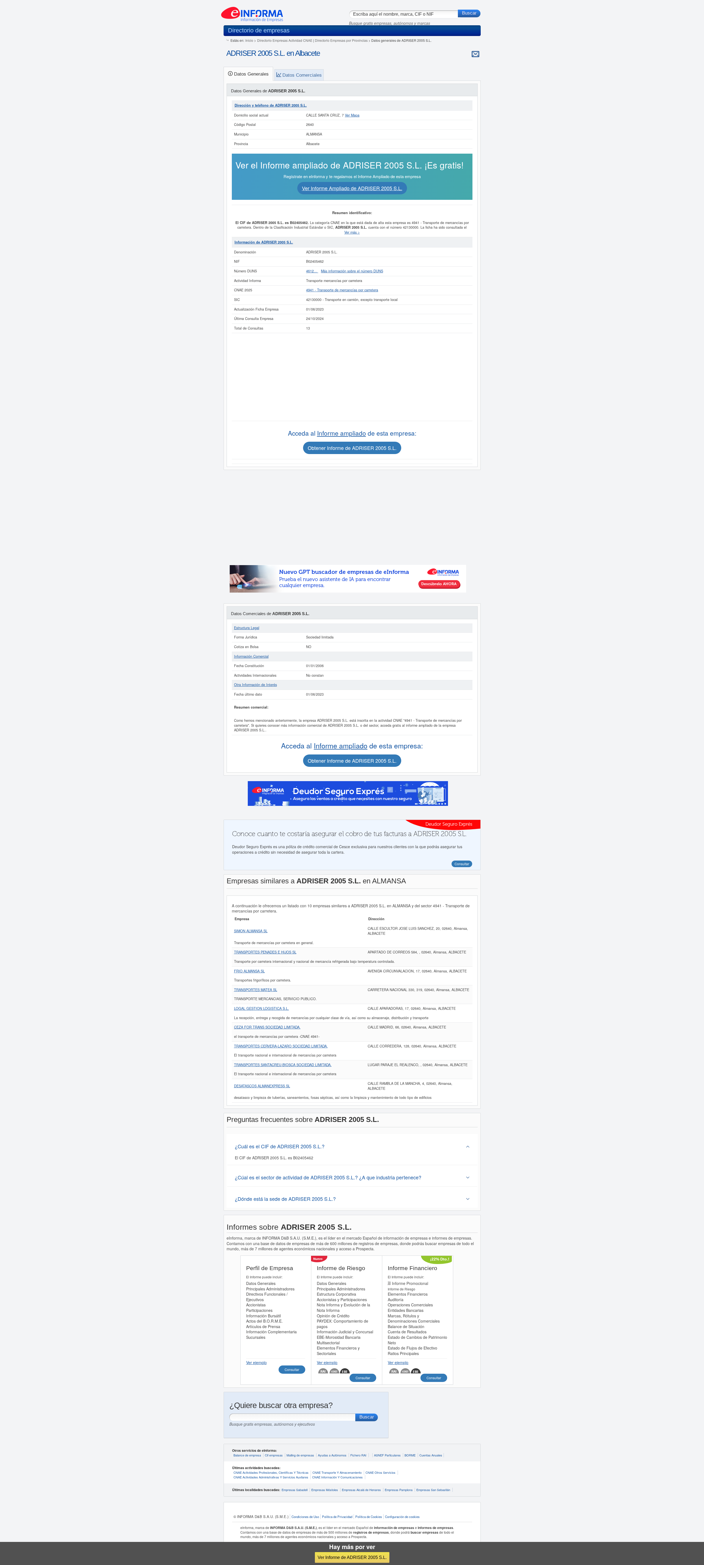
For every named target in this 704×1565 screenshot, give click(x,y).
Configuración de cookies (402, 1516)
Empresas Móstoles (324, 1489)
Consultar (292, 1369)
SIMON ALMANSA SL (251, 930)
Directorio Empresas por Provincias (341, 40)
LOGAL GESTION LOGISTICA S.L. (261, 1008)
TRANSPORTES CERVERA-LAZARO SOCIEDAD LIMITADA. (281, 1046)
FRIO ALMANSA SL (249, 971)
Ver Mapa (352, 115)
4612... (312, 271)
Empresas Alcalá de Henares (361, 1489)
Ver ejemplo (256, 1362)
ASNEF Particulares (387, 1455)
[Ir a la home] (252, 12)
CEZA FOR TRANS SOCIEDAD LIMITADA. (267, 1027)
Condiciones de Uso (305, 1516)
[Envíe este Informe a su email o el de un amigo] (475, 54)
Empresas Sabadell (294, 1489)
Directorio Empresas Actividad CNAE (284, 40)
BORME (410, 1455)
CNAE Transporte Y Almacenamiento (337, 1472)
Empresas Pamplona (399, 1489)
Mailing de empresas (300, 1455)
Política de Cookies (368, 1516)
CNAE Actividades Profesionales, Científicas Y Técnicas (271, 1472)
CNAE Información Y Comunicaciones (337, 1477)
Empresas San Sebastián (433, 1489)
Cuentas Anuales (430, 1455)
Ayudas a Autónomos (332, 1455)
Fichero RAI (358, 1455)
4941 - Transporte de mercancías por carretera (342, 289)
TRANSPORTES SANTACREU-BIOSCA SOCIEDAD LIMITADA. (283, 1064)
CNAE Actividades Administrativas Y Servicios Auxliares (270, 1477)
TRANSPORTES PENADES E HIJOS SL (265, 952)
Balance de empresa (247, 1455)
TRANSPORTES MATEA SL (255, 989)
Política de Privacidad (337, 1516)
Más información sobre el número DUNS (352, 271)
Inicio (249, 40)
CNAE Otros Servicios (380, 1472)
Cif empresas (274, 1455)
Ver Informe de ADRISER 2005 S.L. (352, 1557)
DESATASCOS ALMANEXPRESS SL (262, 1085)
